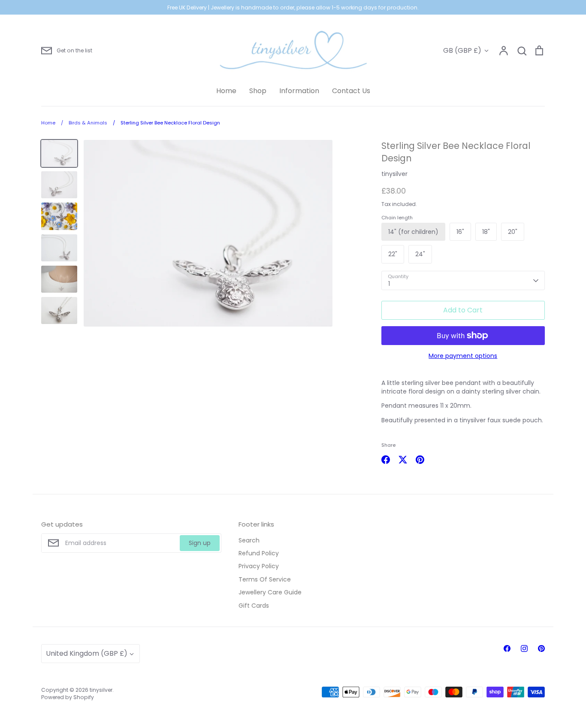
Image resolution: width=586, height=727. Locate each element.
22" (392, 254)
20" (512, 231)
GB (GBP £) (462, 50)
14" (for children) (413, 231)
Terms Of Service (265, 579)
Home (226, 91)
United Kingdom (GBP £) (86, 653)
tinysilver (394, 174)
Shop (257, 91)
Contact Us (351, 91)
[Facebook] (507, 648)
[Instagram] (524, 648)
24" (420, 254)
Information (299, 91)
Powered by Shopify (67, 697)
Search (249, 540)
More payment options (463, 355)
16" (460, 231)
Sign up (200, 543)
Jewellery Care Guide (270, 592)
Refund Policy (259, 553)
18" (486, 231)
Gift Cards (254, 605)
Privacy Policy (259, 566)
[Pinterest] (541, 648)
